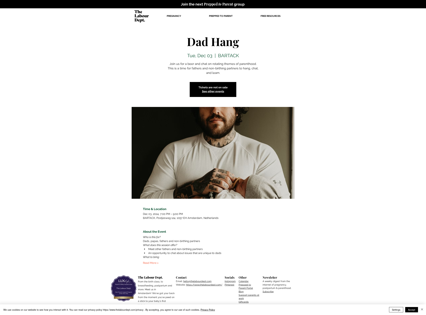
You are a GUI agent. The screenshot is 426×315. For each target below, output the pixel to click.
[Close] (422, 309)
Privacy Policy (208, 309)
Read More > (150, 262)
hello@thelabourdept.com (197, 281)
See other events (213, 91)
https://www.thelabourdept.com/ (204, 284)
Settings (396, 309)
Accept (411, 309)
